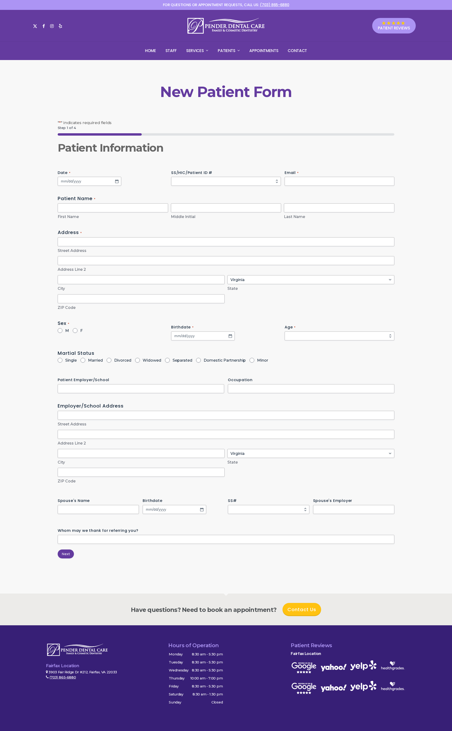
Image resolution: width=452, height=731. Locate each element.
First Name (68, 216)
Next (66, 554)
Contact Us (301, 609)
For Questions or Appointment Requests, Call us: (226, 5)
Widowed (152, 360)
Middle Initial (183, 216)
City (61, 288)
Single (71, 360)
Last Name (294, 216)
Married (95, 360)
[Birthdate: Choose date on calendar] (230, 336)
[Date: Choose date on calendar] (116, 181)
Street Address (72, 250)
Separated (182, 360)
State (232, 288)
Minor (262, 360)
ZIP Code (67, 307)
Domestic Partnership (225, 360)
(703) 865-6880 (62, 677)
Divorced (122, 360)
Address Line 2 (72, 269)
